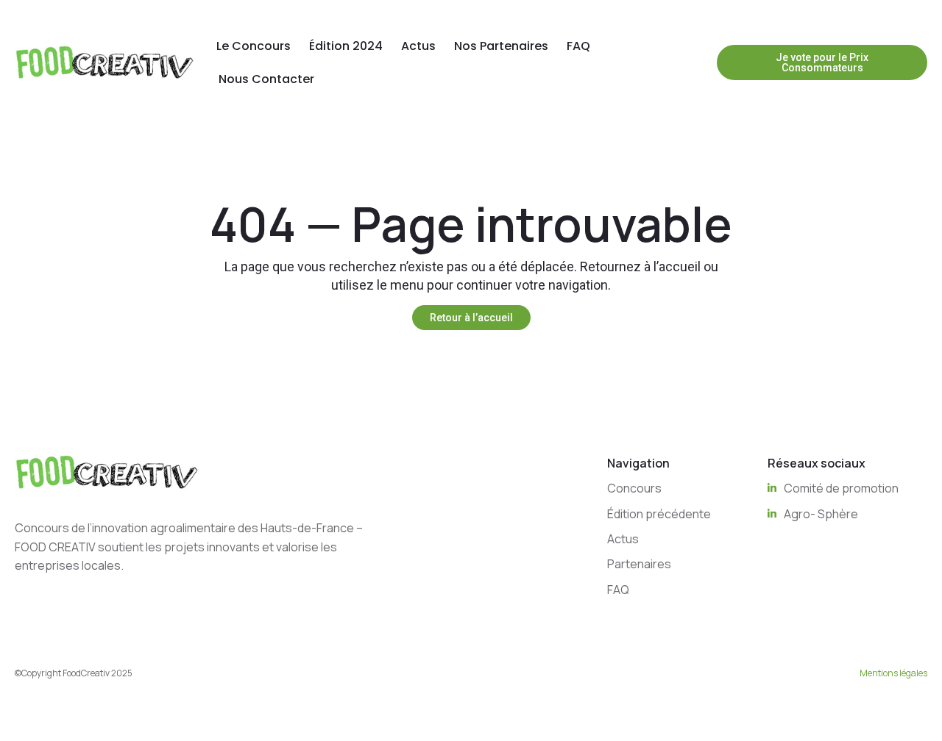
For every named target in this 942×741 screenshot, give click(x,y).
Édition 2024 (346, 45)
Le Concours (253, 45)
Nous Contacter (266, 79)
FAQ (578, 45)
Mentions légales (893, 673)
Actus (418, 45)
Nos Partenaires (501, 45)
